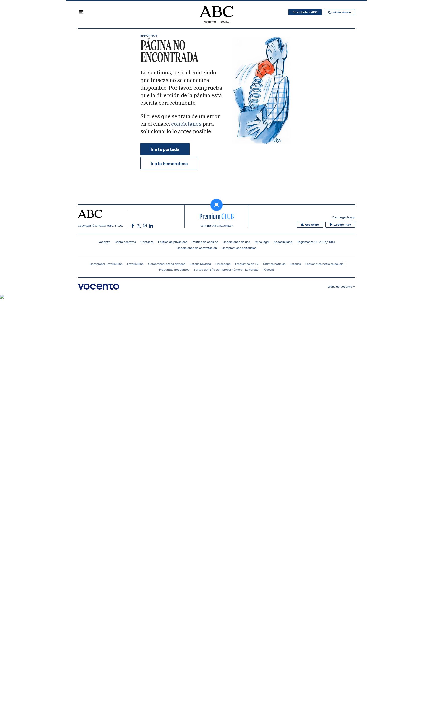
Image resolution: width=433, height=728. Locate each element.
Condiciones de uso (236, 242)
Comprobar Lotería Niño (106, 264)
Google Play (342, 225)
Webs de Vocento (340, 286)
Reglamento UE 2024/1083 (316, 242)
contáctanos (186, 123)
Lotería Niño (135, 264)
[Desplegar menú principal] (81, 12)
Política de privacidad (172, 242)
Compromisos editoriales (239, 248)
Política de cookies (205, 242)
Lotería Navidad (200, 264)
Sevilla (224, 21)
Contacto (147, 242)
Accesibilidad (283, 242)
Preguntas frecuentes (174, 269)
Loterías (295, 264)
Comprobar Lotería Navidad (166, 264)
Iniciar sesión (342, 12)
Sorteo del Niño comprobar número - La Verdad (226, 269)
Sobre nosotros (125, 242)
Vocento (104, 242)
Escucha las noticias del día (324, 264)
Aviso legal (262, 242)
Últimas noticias (274, 264)
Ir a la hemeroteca (169, 163)
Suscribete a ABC (305, 12)
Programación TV (247, 264)
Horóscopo (223, 264)
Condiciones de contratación (197, 248)
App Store (312, 225)
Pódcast (268, 269)
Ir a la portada (165, 149)
